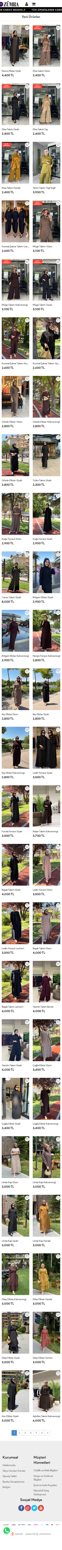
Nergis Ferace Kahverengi (46, 655)
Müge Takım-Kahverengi (15, 304)
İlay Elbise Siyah (41, 714)
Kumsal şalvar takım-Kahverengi (15, 363)
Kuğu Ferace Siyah (42, 539)
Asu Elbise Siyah (10, 1416)
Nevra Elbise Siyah (11, 71)
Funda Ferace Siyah (12, 831)
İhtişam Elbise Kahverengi (15, 655)
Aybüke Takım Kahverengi (46, 1416)
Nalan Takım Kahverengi (45, 831)
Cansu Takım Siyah (11, 597)
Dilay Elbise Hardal (42, 1299)
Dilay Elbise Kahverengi (14, 1299)
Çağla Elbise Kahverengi (45, 1123)
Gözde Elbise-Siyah (12, 480)
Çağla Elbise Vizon (42, 1065)
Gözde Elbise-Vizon (12, 421)
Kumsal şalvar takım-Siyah (46, 363)
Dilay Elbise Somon (43, 1357)
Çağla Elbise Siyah (11, 1123)
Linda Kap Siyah (10, 1240)
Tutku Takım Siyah (42, 480)
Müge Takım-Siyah (42, 304)
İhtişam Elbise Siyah (43, 597)
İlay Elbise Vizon (10, 714)
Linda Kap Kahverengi (44, 1182)
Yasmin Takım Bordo (43, 1006)
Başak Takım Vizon (42, 948)
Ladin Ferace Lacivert (13, 948)
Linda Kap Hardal (41, 1240)
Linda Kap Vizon (10, 1182)
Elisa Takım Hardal (11, 187)
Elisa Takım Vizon (41, 71)
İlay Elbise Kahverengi (13, 772)
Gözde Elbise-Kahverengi (46, 421)
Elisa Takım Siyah (10, 129)
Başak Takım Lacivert (12, 1006)
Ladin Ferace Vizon (42, 889)
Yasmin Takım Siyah (12, 1065)
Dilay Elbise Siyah (11, 1357)
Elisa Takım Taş (40, 129)
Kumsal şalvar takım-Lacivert (15, 246)
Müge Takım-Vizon (42, 246)
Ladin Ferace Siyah (42, 772)
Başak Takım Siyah (11, 889)
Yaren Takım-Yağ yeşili (44, 187)
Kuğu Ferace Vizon (11, 539)
